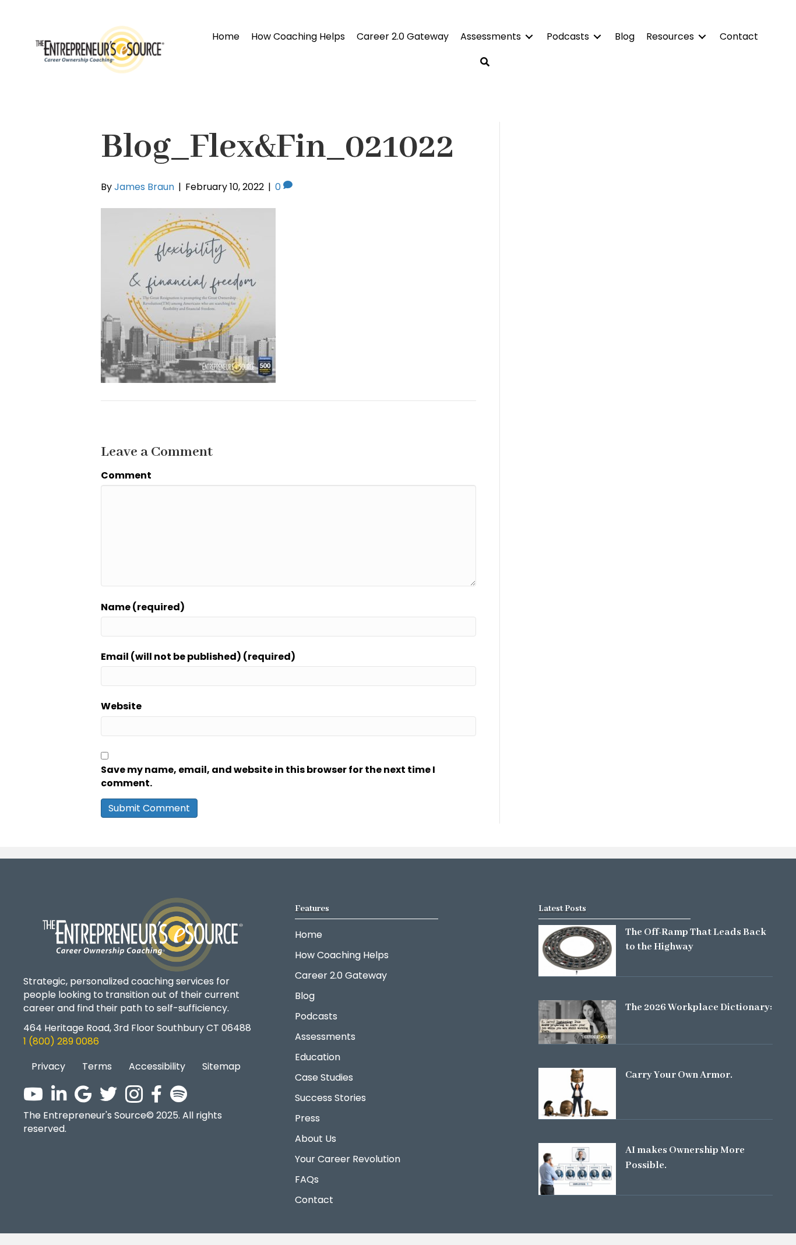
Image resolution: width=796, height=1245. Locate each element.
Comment (126, 475)
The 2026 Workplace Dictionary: (698, 1007)
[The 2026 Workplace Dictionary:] (577, 1021)
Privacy (48, 1066)
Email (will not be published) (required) (198, 656)
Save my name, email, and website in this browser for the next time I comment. (268, 776)
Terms (97, 1066)
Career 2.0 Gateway (341, 975)
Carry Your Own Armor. (678, 1075)
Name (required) (143, 607)
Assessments (325, 1036)
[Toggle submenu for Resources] (702, 36)
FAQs (307, 1179)
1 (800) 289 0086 (61, 1041)
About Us (315, 1138)
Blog (305, 996)
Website (121, 706)
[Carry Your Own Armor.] (577, 1093)
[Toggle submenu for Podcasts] (597, 36)
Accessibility (157, 1066)
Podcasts (316, 1016)
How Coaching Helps (342, 955)
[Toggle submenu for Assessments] (529, 36)
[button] (484, 62)
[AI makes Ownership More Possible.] (577, 1168)
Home (308, 934)
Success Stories (330, 1098)
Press (307, 1118)
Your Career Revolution (347, 1159)
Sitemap (221, 1066)
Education (317, 1057)
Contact (314, 1200)
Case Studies (324, 1077)
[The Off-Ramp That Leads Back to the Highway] (577, 949)
